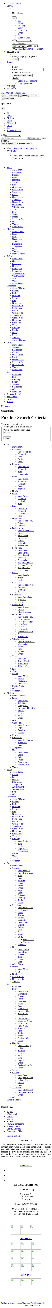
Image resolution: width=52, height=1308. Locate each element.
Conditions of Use (15, 1131)
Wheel (20, 888)
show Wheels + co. (26, 641)
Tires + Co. (23, 1028)
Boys (14, 234)
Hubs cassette (24, 619)
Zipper (21, 710)
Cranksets (22, 587)
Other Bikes (17, 355)
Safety (20, 28)
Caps (20, 728)
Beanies (21, 730)
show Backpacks (25, 740)
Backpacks (17, 244)
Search (14, 396)
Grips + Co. (23, 1008)
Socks (20, 755)
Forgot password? (25, 83)
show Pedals (23, 575)
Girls (14, 236)
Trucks (21, 915)
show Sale (16, 374)
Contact (10, 1116)
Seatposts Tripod (25, 565)
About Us (16, 3)
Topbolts (21, 489)
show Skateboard (25, 907)
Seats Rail (22, 558)
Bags (20, 745)
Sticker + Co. (18, 219)
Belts (20, 757)
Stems (14, 182)
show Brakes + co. (26, 530)
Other (20, 33)
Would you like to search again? (17, 430)
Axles (20, 634)
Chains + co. (17, 202)
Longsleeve (23, 705)
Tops (20, 843)
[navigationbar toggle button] (9, 95)
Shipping (11, 1121)
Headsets (16, 180)
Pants (20, 715)
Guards (21, 602)
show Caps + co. (25, 725)
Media (15, 217)
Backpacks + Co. (25, 1065)
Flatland (21, 484)
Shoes (14, 241)
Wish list (11, 86)
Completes (16, 172)
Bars (14, 185)
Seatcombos (23, 560)
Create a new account (27, 81)
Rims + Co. (23, 1026)
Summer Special (25, 38)
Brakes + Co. (23, 1011)
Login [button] (9, 62)
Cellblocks (22, 922)
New (9, 396)
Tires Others (23, 663)
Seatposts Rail (24, 567)
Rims (20, 649)
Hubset (21, 627)
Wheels (21, 646)
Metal (20, 577)
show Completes (25, 452)
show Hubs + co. (25, 617)
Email (14, 69)
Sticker (15, 335)
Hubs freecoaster (25, 622)
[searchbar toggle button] (8, 98)
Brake (20, 885)
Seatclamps (23, 570)
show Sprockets (25, 597)
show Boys (23, 700)
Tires (14, 209)
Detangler (22, 543)
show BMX (17, 170)
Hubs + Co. (23, 1023)
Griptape (21, 895)
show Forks (23, 479)
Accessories (23, 545)
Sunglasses (17, 246)
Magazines (22, 681)
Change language (20, 56)
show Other (17, 345)
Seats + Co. (23, 1013)
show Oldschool (19, 288)
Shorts (20, 718)
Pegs (14, 212)
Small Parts (23, 636)
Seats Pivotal (23, 553)
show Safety (17, 258)
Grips (20, 523)
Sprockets (16, 199)
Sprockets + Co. (25, 1021)
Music (15, 357)
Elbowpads (17, 268)
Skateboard (17, 350)
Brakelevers (23, 535)
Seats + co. (17, 192)
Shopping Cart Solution (32, 1303)
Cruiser (15, 352)
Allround (22, 454)
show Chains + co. (26, 607)
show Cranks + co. (26, 585)
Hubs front (22, 624)
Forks (14, 177)
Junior (20, 461)
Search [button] (10, 6)
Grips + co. (17, 187)
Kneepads (16, 263)
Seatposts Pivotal (25, 562)
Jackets (21, 713)
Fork (20, 875)
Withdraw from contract (11, 1303)
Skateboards (23, 910)
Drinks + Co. (18, 359)
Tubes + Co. (23, 666)
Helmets (15, 266)
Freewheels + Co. (25, 631)
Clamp (21, 893)
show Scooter (24, 870)
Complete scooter (25, 873)
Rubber (21, 927)
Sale (19, 35)
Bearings (22, 590)
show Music (23, 969)
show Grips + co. (25, 521)
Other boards (18, 364)
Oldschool (22, 30)
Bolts (20, 930)
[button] (13, 51)
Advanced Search (35, 49)
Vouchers (16, 224)
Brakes (21, 533)
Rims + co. (17, 323)
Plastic (20, 580)
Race (20, 457)
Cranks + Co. (24, 1018)
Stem (14, 298)
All (19, 20)
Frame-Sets (23, 474)
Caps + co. (17, 239)
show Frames (23, 466)
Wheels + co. (18, 207)
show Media (23, 676)
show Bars (22, 508)
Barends (21, 526)
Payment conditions (15, 1124)
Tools (14, 214)
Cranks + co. (17, 197)
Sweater (21, 1050)
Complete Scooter (25, 1077)
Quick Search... (33, 46)
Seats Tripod (23, 555)
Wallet (20, 760)
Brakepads (22, 538)
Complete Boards (25, 1092)
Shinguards (17, 271)
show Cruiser (23, 949)
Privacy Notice (13, 1126)
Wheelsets (22, 644)
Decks (20, 912)
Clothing (21, 25)
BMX (20, 23)
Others (21, 732)
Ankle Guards (18, 273)
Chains (21, 609)
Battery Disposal (14, 1129)
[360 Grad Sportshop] (13, 93)
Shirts (20, 1048)
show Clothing (18, 231)
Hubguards (22, 629)
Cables (21, 540)
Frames (15, 175)
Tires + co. (16, 325)
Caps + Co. (23, 848)
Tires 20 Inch (23, 661)
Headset (21, 880)
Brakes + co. (17, 189)
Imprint (10, 1111)
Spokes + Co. (24, 651)
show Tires (22, 659)
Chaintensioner (24, 612)
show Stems (23, 496)
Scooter (15, 347)
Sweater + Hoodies (26, 708)
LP (19, 971)
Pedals (15, 194)
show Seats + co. (25, 550)
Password (16, 72)
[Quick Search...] (19, 45)
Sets (14, 278)
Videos (21, 678)
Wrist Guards (18, 276)
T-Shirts (21, 703)
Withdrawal (12, 1114)
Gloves (15, 261)
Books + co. (23, 683)
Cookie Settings (14, 1136)
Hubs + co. (17, 204)
